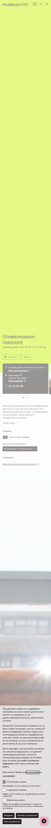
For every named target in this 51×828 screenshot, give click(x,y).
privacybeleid (32, 772)
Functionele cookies (16, 782)
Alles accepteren (12, 821)
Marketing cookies (16, 800)
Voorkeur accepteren (27, 815)
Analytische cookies (16, 790)
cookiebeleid (9, 776)
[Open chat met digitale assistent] (43, 821)
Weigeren (8, 815)
